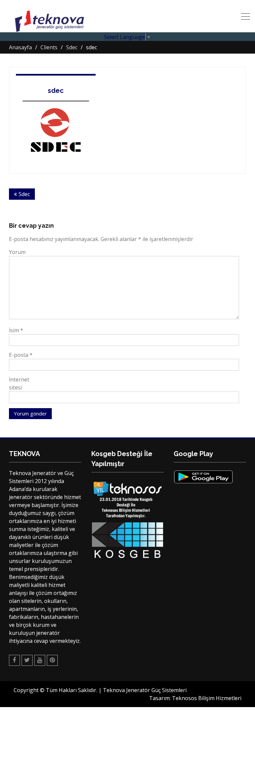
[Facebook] (14, 660)
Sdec (24, 194)
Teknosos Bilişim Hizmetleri (206, 698)
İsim (16, 330)
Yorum (17, 252)
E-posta (21, 355)
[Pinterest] (52, 660)
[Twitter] (27, 660)
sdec (56, 91)
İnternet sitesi (19, 383)
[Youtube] (39, 660)
